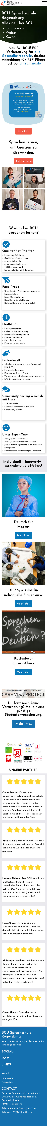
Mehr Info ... (23, 604)
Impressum (8, 1078)
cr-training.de (30, 63)
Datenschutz (7, 1083)
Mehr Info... (23, 535)
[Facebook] (5, 1058)
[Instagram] (3, 1058)
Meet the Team (23, 161)
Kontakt (6, 1073)
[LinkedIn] (8, 1058)
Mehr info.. (23, 131)
